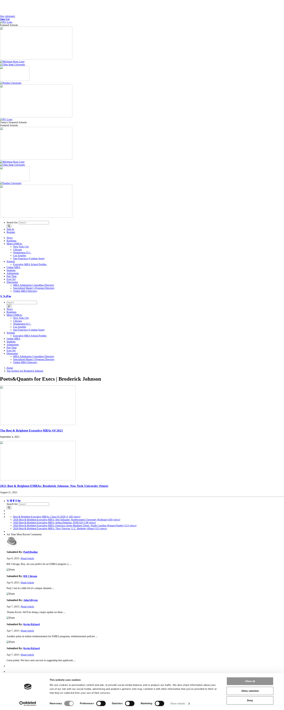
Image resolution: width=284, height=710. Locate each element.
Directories (12, 282)
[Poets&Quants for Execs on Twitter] (1, 296)
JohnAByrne (30, 600)
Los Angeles (19, 255)
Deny (250, 700)
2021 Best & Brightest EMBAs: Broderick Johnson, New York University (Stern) (54, 486)
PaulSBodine (30, 552)
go (9, 306)
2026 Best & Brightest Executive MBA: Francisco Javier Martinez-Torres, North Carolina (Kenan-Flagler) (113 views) (74, 525)
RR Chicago (30, 576)
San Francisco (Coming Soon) (29, 258)
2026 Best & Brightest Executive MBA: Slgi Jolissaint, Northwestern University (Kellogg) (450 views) (66, 519)
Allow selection (250, 690)
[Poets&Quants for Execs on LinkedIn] (10, 296)
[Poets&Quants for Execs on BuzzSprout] (11, 500)
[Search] (9, 226)
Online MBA (13, 267)
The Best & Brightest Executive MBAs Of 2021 (31, 430)
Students (11, 270)
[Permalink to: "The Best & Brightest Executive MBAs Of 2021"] (38, 424)
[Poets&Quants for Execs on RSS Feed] (4, 296)
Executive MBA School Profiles (30, 264)
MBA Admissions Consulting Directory (33, 285)
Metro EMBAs (14, 243)
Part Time (12, 276)
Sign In (10, 229)
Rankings (11, 240)
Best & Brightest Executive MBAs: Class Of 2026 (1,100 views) (46, 516)
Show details (177, 703)
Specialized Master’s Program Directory (34, 288)
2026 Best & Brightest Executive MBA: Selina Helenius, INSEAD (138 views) (54, 522)
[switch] (101, 703)
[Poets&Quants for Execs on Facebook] (7, 296)
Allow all (250, 681)
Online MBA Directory (25, 291)
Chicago (17, 249)
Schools (11, 261)
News (10, 237)
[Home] (6, 22)
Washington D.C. (22, 252)
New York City (21, 246)
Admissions (13, 273)
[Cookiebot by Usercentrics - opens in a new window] (27, 703)
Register (11, 232)
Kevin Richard (31, 624)
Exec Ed (11, 279)
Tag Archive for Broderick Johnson (25, 370)
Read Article (27, 558)
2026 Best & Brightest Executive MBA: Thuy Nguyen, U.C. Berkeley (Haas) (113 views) (60, 528)
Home (10, 368)
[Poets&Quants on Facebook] (16, 500)
